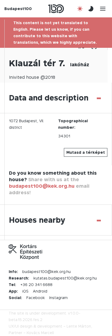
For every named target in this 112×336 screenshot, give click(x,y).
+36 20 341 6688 (36, 284)
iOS (25, 291)
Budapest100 (18, 8)
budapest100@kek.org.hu (41, 186)
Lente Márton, (79, 326)
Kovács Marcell (40, 332)
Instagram (58, 297)
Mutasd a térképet (85, 152)
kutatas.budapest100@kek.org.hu (65, 278)
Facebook (35, 297)
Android (40, 291)
